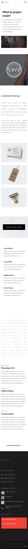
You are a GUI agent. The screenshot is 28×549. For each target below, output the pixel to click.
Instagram (18, 546)
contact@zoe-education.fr (9, 478)
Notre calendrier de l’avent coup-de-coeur (14, 501)
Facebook (9, 546)
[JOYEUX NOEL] (2, 497)
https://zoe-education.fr (8, 481)
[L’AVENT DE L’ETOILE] (2, 493)
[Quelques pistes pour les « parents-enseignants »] (2, 507)
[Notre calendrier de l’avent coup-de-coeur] (2, 502)
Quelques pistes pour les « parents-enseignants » (13, 507)
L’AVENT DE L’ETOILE (9, 492)
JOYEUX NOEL (8, 496)
